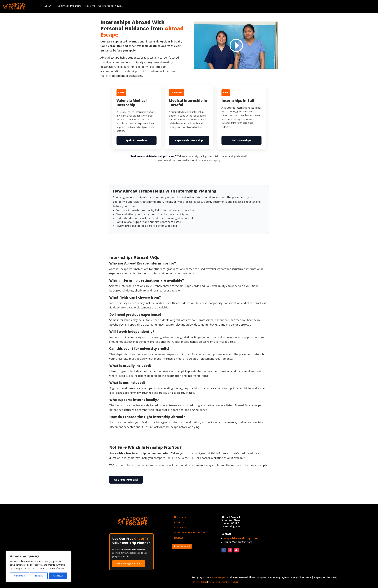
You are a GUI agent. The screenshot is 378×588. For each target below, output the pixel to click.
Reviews (90, 6)
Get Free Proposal (126, 479)
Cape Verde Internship (189, 140)
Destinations (181, 517)
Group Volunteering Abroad (189, 532)
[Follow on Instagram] (230, 550)
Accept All (58, 575)
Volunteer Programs (70, 6)
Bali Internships (241, 140)
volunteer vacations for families (223, 581)
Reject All (38, 575)
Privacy (195, 581)
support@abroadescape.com (241, 538)
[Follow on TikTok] (236, 550)
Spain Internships (136, 140)
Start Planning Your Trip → (128, 563)
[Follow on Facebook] (223, 550)
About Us (179, 522)
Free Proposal (182, 546)
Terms (204, 581)
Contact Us (180, 527)
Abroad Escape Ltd (219, 577)
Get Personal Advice (110, 6)
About (47, 6)
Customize (19, 575)
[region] (38, 566)
